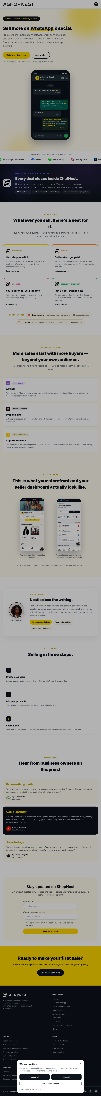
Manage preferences (50, 1083)
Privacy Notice (35, 1089)
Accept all (35, 1077)
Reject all (66, 1077)
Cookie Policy (24, 1089)
